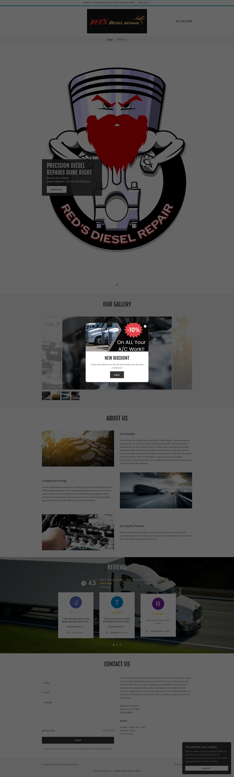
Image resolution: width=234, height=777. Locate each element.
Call (117, 374)
